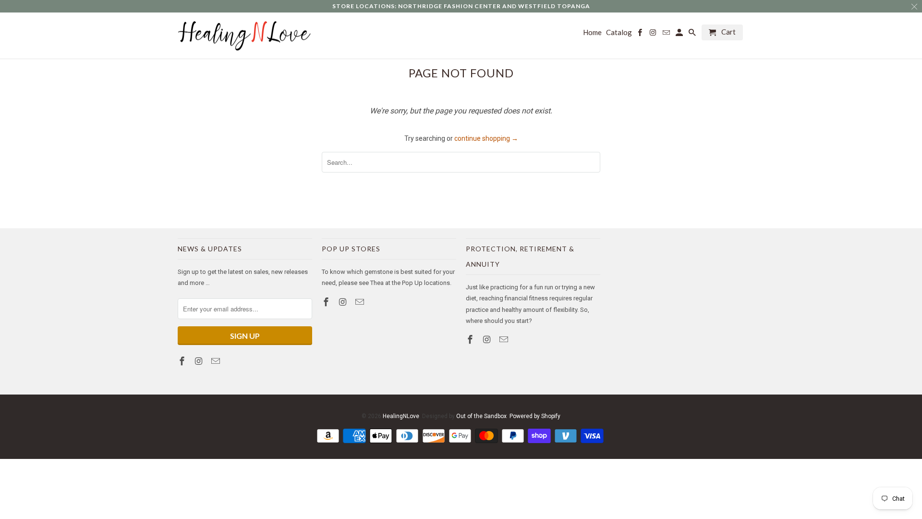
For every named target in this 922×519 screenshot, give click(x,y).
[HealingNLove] (245, 36)
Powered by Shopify (535, 416)
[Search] (693, 34)
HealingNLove (401, 416)
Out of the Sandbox (481, 416)
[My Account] (680, 34)
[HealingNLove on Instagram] (199, 361)
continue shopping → (486, 138)
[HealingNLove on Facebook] (183, 361)
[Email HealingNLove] (216, 361)
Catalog (619, 32)
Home (592, 32)
